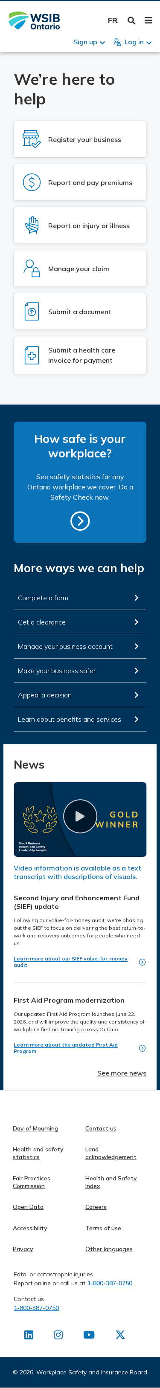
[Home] (34, 20)
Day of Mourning (35, 1128)
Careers (96, 1207)
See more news (121, 1073)
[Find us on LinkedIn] (28, 1336)
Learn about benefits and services (69, 719)
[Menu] (148, 20)
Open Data (28, 1207)
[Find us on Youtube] (89, 1336)
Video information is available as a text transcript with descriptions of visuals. (77, 872)
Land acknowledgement (111, 1153)
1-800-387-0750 (109, 1283)
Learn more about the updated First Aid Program (66, 1047)
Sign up (85, 42)
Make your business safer (57, 670)
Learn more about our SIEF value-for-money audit (71, 961)
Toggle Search (131, 20)
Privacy (23, 1249)
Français (113, 20)
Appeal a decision (45, 695)
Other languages (109, 1249)
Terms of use (103, 1228)
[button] (80, 816)
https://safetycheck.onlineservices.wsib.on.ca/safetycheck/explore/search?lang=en (80, 521)
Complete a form (43, 597)
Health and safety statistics (38, 1153)
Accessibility (30, 1228)
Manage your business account (65, 646)
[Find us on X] (120, 1336)
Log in (134, 42)
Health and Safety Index (111, 1182)
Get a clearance (42, 622)
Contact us (100, 1128)
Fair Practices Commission (31, 1182)
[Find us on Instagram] (58, 1336)
